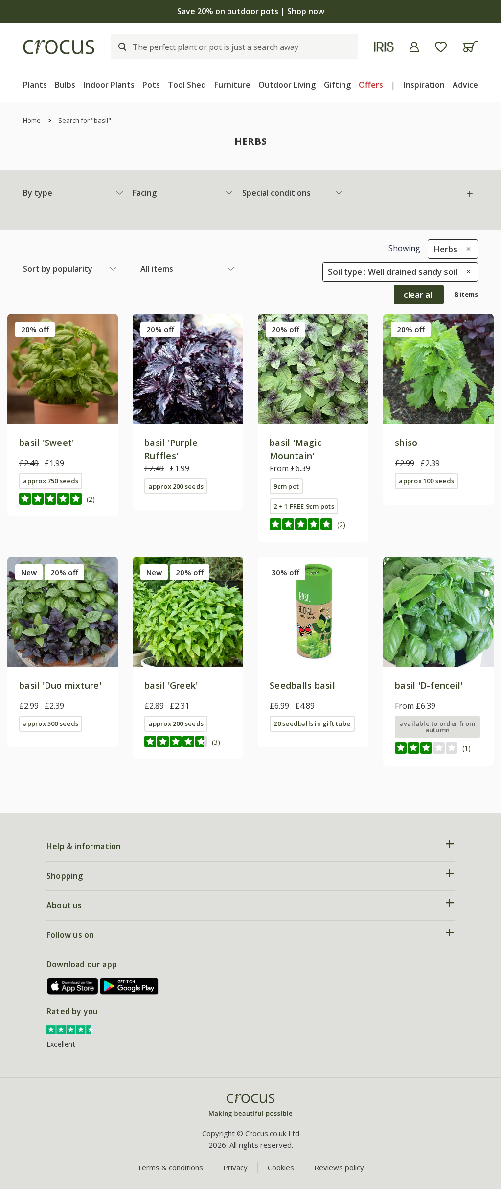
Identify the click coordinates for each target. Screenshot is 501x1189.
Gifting (337, 84)
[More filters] (469, 194)
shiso (406, 442)
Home (32, 120)
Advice (465, 84)
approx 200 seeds (176, 486)
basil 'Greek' (171, 685)
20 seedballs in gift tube (311, 723)
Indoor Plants (109, 84)
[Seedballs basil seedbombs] (313, 612)
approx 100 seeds (426, 480)
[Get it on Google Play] (129, 986)
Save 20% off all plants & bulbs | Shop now (250, 11)
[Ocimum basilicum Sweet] (62, 369)
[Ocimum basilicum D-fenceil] (438, 612)
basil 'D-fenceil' (428, 685)
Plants (35, 84)
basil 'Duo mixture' (60, 685)
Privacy (235, 1167)
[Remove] (466, 249)
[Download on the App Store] (72, 986)
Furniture (232, 84)
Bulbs (65, 84)
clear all (419, 294)
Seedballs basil (302, 685)
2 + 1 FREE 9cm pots (303, 506)
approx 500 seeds (50, 723)
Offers (371, 84)
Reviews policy (339, 1167)
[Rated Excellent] (70, 1029)
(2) (91, 499)
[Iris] (384, 47)
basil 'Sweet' (46, 442)
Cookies (281, 1167)
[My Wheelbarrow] (470, 46)
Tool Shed (187, 84)
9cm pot (286, 486)
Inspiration (424, 84)
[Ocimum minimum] (188, 612)
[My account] (414, 47)
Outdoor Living (287, 84)
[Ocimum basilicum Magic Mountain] (313, 369)
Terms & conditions (170, 1167)
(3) (216, 741)
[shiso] (438, 369)
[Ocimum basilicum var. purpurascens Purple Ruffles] (188, 369)
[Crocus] (58, 47)
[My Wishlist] (440, 47)
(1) (466, 748)
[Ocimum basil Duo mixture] (62, 612)
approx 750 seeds (50, 480)
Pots (151, 84)
